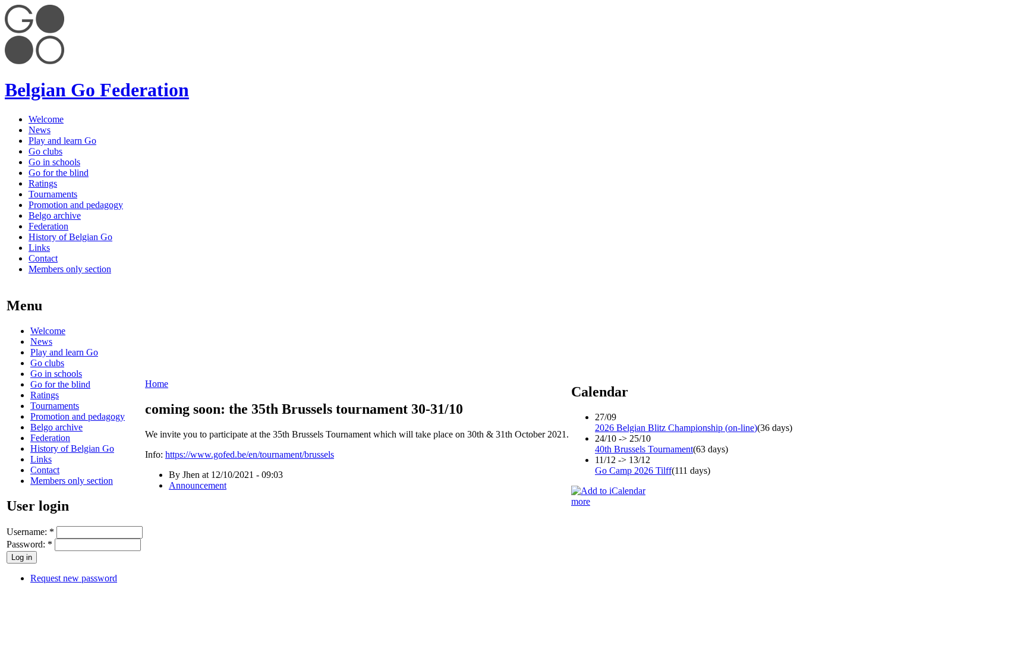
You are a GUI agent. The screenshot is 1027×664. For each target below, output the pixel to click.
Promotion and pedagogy (76, 205)
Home (156, 384)
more (580, 501)
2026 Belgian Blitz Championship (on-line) (676, 428)
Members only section (70, 269)
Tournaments (53, 194)
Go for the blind (59, 173)
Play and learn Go (62, 141)
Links (39, 248)
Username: (30, 532)
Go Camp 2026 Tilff (633, 470)
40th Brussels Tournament (644, 449)
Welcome (46, 119)
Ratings (43, 183)
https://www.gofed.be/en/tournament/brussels (249, 454)
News (40, 130)
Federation (48, 226)
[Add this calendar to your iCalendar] (608, 491)
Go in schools (54, 162)
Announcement (197, 485)
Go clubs (45, 151)
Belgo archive (55, 215)
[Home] (34, 61)
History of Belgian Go (70, 237)
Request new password (73, 578)
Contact (43, 258)
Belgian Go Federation (97, 89)
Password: (29, 544)
